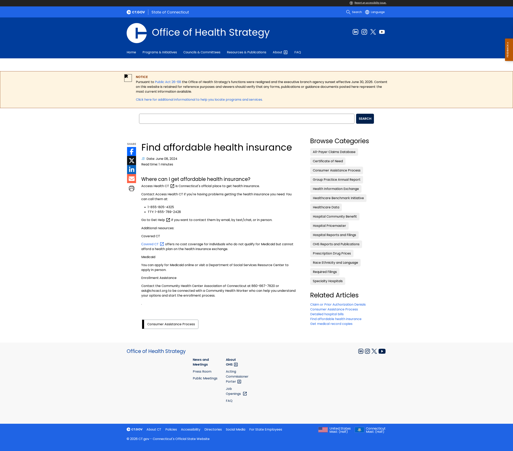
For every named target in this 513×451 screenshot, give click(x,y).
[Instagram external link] (364, 32)
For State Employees (265, 429)
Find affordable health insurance (336, 319)
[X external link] (375, 351)
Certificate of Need (328, 161)
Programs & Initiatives (159, 52)
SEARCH (365, 118)
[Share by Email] (131, 178)
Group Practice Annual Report (337, 179)
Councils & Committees (201, 52)
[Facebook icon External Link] (131, 151)
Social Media (235, 429)
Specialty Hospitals (328, 281)
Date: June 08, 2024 (161, 158)
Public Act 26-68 (168, 82)
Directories (213, 429)
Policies (171, 429)
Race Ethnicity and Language (335, 262)
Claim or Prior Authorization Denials (338, 304)
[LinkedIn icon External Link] (131, 169)
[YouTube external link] (382, 351)
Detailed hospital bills (327, 314)
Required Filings (325, 272)
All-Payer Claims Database (334, 152)
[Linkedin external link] (355, 32)
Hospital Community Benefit (335, 216)
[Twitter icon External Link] (131, 160)
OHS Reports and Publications (336, 244)
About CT (153, 429)
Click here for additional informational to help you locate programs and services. (199, 99)
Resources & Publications (246, 52)
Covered (150, 244)
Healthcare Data (326, 207)
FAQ (297, 52)
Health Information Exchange (336, 188)
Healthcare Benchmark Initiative (338, 198)
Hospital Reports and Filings (334, 235)
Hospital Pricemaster (329, 225)
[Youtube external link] (382, 32)
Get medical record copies (331, 323)
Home (131, 52)
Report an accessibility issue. (370, 2)
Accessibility (190, 429)
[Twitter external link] (373, 32)
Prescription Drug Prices (332, 253)
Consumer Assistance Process (171, 324)
